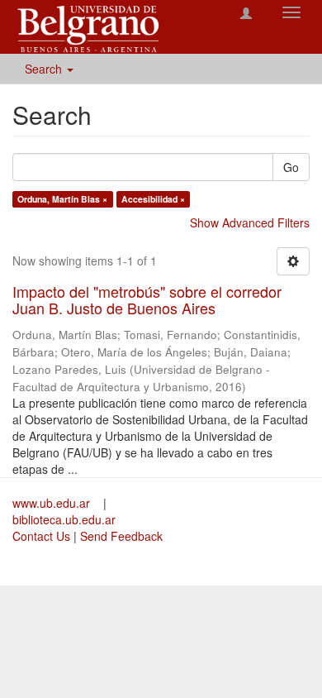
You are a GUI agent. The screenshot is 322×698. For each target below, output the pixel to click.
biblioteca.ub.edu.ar (64, 519)
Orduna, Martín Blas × (62, 199)
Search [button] (45, 68)
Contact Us (41, 536)
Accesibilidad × (153, 199)
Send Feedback (121, 536)
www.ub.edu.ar (52, 503)
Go (291, 167)
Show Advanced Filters (250, 222)
